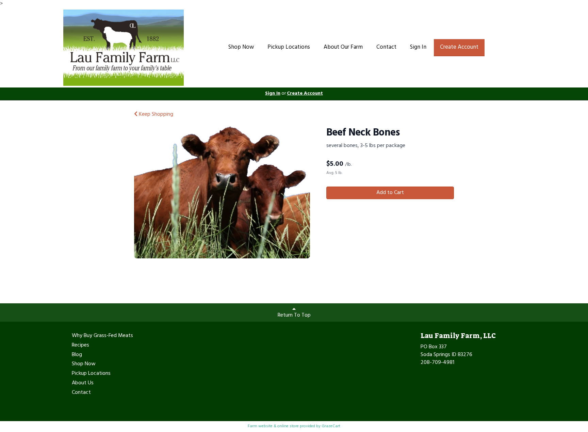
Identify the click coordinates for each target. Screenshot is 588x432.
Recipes (80, 345)
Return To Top (294, 315)
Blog (77, 355)
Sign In (418, 47)
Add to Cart (390, 192)
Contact (386, 47)
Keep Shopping (155, 114)
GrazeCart (331, 426)
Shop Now (241, 47)
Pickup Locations (288, 47)
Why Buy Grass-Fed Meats (102, 336)
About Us (83, 383)
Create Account (459, 47)
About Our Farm (343, 47)
